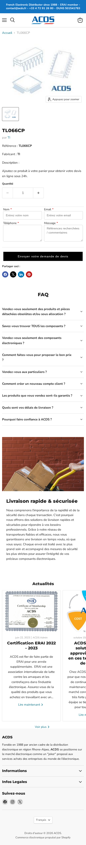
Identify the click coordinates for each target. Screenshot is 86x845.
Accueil (7, 33)
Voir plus (41, 727)
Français (41, 820)
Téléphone (11, 223)
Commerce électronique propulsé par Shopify (43, 837)
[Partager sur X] (13, 274)
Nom (7, 209)
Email (48, 209)
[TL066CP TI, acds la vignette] (10, 114)
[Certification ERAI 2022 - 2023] (31, 611)
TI (9, 137)
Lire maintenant (29, 705)
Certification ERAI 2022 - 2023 (31, 645)
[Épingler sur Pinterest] (29, 274)
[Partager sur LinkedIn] (21, 274)
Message (51, 223)
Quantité (7, 183)
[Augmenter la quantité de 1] (38, 193)
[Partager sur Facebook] (5, 274)
